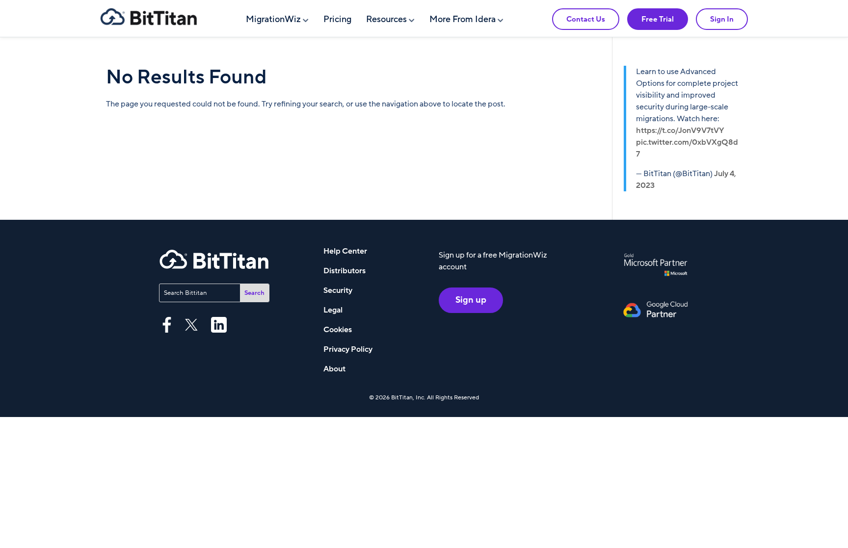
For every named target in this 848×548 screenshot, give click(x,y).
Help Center (345, 251)
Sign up (470, 300)
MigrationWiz (273, 19)
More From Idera (462, 19)
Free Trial (657, 19)
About (334, 369)
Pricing (337, 19)
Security (337, 290)
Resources (386, 19)
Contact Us (585, 19)
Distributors (344, 270)
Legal (333, 310)
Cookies (337, 329)
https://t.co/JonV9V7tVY (680, 130)
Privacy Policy (347, 349)
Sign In (722, 19)
